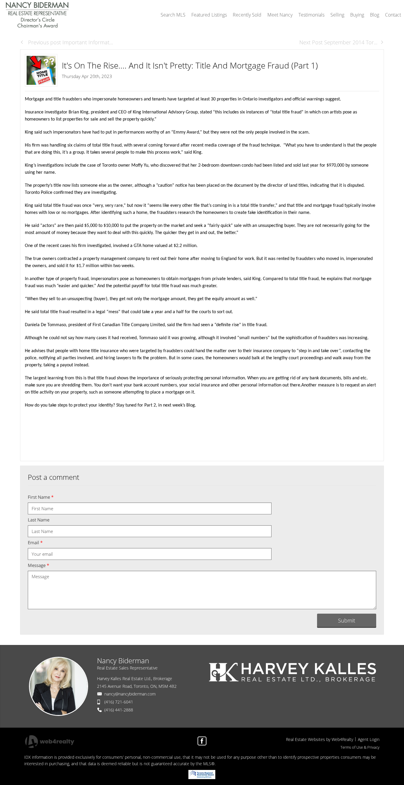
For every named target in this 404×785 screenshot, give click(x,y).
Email (35, 542)
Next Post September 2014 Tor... (338, 42)
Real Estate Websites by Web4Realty (319, 739)
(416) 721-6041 (118, 702)
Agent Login (368, 739)
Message (38, 565)
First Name (41, 497)
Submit (346, 620)
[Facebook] (202, 741)
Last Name (38, 520)
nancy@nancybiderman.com (130, 694)
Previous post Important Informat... (70, 42)
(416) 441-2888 (118, 710)
